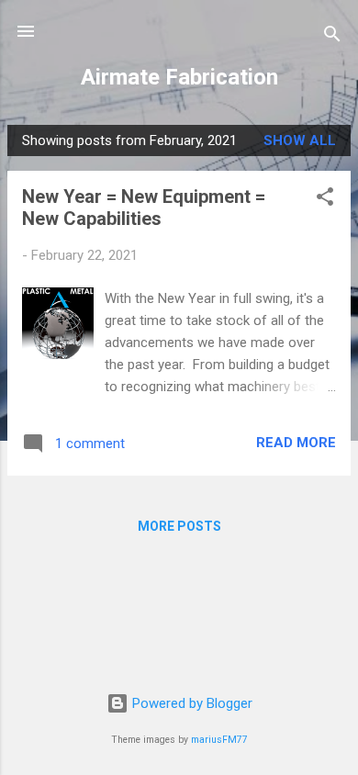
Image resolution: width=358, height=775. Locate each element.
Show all (299, 140)
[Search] (332, 37)
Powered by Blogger (190, 703)
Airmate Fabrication (179, 77)
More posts (179, 526)
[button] (325, 199)
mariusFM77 (219, 740)
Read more (296, 442)
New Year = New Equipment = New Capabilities (143, 207)
